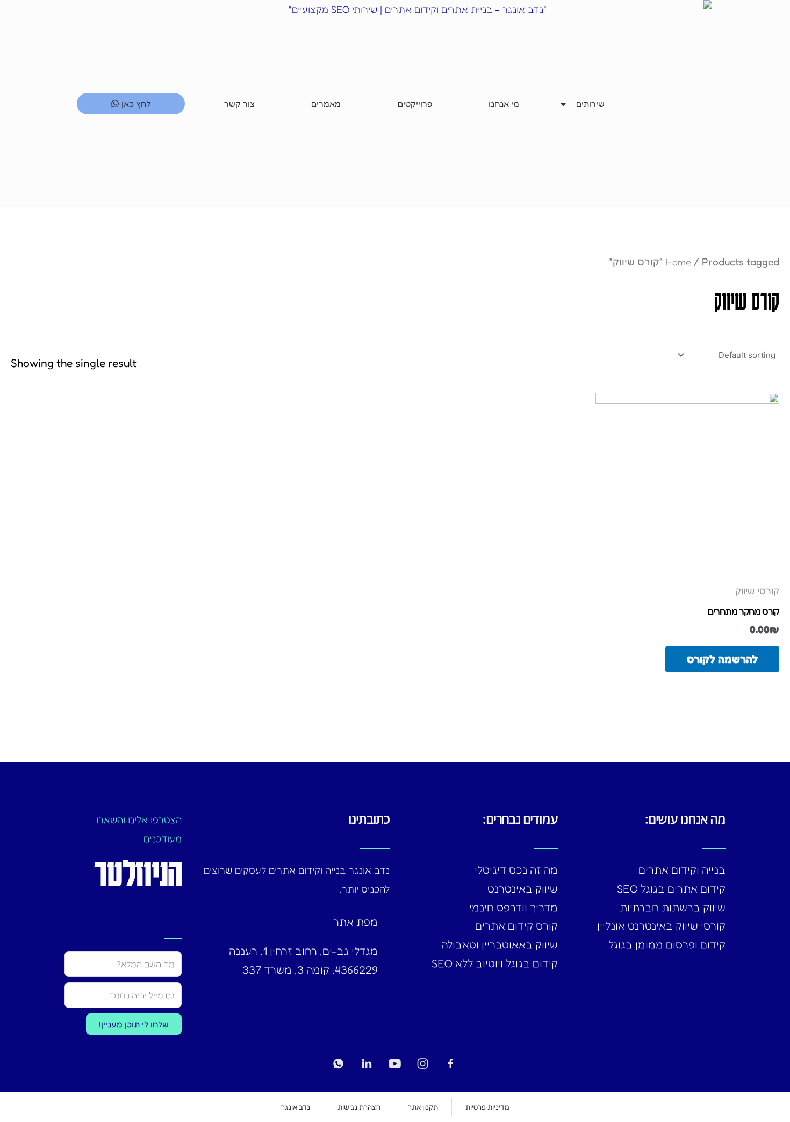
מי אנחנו (504, 103)
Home (678, 262)
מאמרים (326, 103)
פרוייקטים (415, 103)
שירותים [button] (590, 103)
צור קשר (239, 103)
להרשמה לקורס (722, 659)
